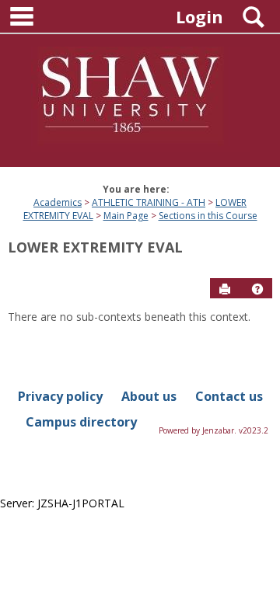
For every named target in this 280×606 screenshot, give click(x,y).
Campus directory (81, 421)
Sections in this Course (208, 215)
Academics (57, 202)
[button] (257, 289)
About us (149, 396)
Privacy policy (60, 396)
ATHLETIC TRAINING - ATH (148, 202)
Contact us (229, 396)
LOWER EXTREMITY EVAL (95, 247)
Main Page (126, 215)
